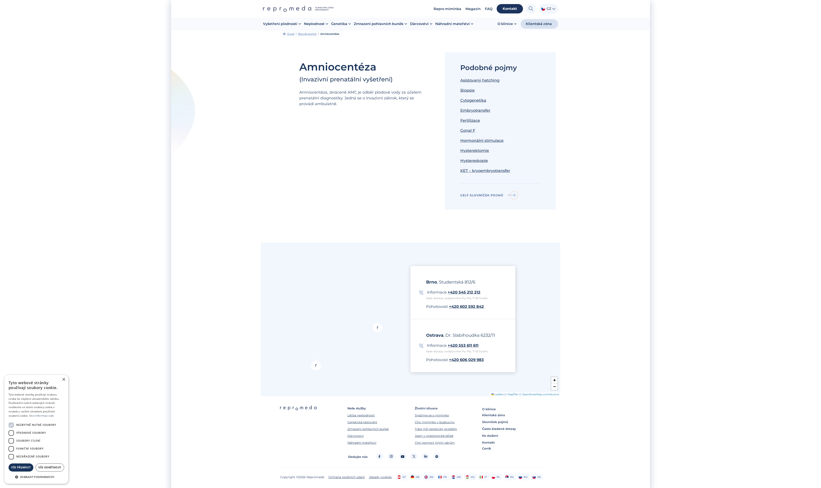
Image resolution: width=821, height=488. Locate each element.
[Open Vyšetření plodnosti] (299, 23)
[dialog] (36, 429)
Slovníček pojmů (495, 422)
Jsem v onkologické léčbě (434, 436)
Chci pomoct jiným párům (435, 443)
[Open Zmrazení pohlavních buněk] (406, 23)
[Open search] (531, 9)
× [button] (63, 379)
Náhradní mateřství (361, 443)
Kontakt (488, 442)
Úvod (290, 33)
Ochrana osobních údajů (346, 477)
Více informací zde (41, 415)
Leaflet (498, 394)
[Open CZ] (553, 8)
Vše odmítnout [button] (49, 467)
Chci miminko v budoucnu (435, 422)
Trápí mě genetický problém (436, 429)
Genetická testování (362, 422)
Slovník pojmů (307, 33)
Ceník (486, 448)
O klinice (489, 409)
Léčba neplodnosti (361, 415)
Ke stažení (490, 436)
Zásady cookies (380, 477)
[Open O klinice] (515, 23)
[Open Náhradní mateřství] (472, 23)
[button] (316, 364)
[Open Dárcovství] (431, 23)
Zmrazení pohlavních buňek (368, 429)
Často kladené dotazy (499, 429)
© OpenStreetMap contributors (539, 394)
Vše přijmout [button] (21, 467)
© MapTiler (511, 394)
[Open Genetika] (349, 23)
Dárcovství (355, 436)
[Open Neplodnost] (327, 23)
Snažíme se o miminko (432, 415)
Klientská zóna (493, 415)
